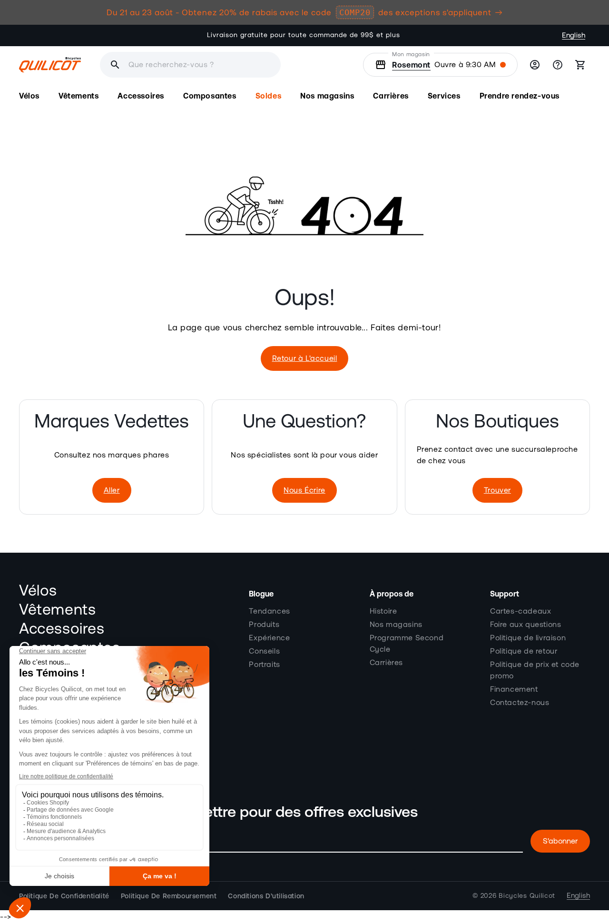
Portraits (264, 664)
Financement (514, 689)
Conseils (264, 651)
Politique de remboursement (169, 896)
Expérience (269, 638)
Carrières (386, 662)
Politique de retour (523, 651)
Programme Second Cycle (407, 643)
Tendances (269, 611)
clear (234, 64)
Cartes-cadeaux (520, 611)
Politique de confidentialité (64, 896)
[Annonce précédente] (195, 35)
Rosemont (411, 64)
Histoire (383, 611)
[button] (29, 96)
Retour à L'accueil (304, 358)
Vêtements (57, 609)
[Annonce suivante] (413, 35)
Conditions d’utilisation (266, 896)
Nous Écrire (304, 490)
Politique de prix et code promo (535, 670)
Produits (264, 624)
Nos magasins (396, 624)
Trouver (497, 490)
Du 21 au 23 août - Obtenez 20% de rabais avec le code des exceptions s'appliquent (299, 12)
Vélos (38, 590)
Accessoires (62, 628)
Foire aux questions (525, 624)
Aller (112, 490)
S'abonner (560, 841)
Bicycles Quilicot (527, 896)
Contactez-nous (519, 702)
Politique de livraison (528, 638)
